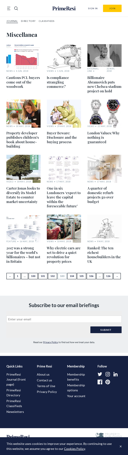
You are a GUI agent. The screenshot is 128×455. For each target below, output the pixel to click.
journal (12, 21)
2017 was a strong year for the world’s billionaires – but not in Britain (23, 255)
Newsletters (15, 411)
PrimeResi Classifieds (14, 403)
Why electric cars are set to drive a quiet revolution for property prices (64, 255)
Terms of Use (46, 386)
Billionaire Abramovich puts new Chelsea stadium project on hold (104, 84)
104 (72, 275)
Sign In (93, 8)
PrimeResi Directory (13, 392)
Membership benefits (76, 376)
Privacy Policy (50, 342)
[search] (16, 8)
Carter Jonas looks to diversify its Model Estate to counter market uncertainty (23, 195)
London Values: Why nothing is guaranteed (103, 137)
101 (43, 275)
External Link (93, 70)
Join (112, 8)
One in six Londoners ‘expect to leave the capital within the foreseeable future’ (64, 197)
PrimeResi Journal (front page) (16, 379)
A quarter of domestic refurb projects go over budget (100, 195)
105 (81, 275)
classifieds (46, 21)
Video (10, 182)
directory (28, 21)
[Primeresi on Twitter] (100, 374)
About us (43, 374)
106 (91, 275)
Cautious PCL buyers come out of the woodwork (23, 82)
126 (108, 275)
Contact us (44, 380)
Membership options (76, 387)
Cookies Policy (74, 448)
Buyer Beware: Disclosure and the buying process (62, 137)
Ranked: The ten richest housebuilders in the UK (104, 255)
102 (52, 275)
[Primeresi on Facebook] (100, 382)
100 (33, 275)
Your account (76, 396)
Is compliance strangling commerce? (58, 82)
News (9, 71)
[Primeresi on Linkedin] (115, 374)
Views (50, 71)
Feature (11, 241)
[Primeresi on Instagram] (107, 374)
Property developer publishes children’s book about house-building (22, 140)
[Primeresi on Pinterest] (107, 382)
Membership (76, 366)
